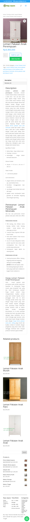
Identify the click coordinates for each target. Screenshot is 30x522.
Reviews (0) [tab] (8, 83)
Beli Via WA (16, 59)
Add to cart (15, 55)
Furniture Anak (10, 14)
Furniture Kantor (23, 508)
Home (4, 14)
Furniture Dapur (23, 506)
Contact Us (5, 503)
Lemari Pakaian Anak (20, 65)
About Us (5, 502)
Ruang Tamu (24, 511)
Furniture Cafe (24, 510)
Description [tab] (8, 80)
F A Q (4, 505)
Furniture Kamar (23, 503)
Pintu (23, 512)
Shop (4, 506)
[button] (24, 21)
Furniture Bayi (24, 501)
